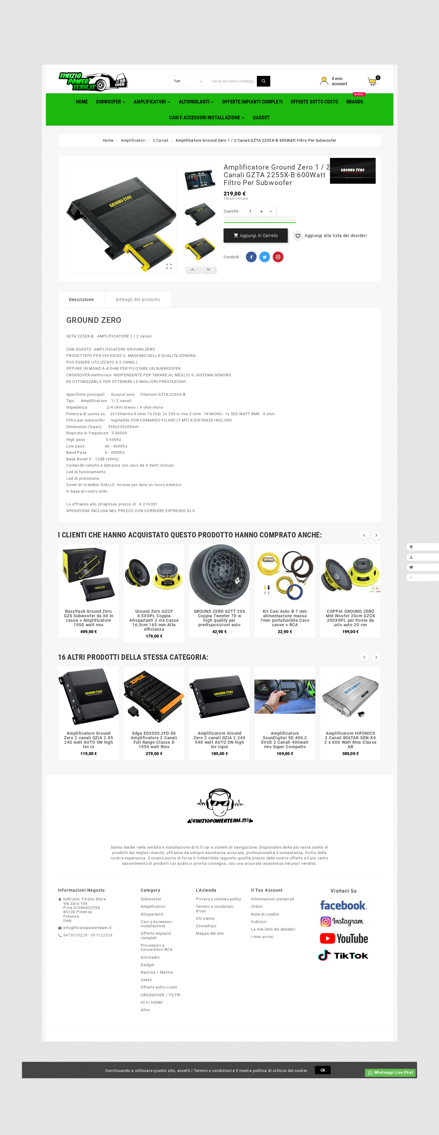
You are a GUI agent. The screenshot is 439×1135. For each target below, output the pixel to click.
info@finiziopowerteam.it (87, 927)
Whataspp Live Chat (393, 1072)
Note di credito (265, 914)
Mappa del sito (210, 933)
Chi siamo (205, 918)
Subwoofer (151, 899)
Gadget (148, 965)
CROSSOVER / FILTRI (161, 995)
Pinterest (278, 257)
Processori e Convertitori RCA (157, 947)
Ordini (257, 907)
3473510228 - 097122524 (88, 935)
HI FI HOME (152, 1002)
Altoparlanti (152, 914)
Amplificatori (153, 907)
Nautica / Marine (157, 972)
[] (264, 81)
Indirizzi (258, 921)
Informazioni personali (272, 899)
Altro (145, 1010)
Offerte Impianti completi (156, 935)
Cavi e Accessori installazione (156, 923)
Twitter (264, 257)
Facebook (251, 257)
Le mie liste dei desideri (273, 929)
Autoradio (150, 957)
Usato (146, 980)
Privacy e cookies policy (218, 899)
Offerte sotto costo (159, 987)
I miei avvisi (262, 937)
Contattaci (206, 926)
